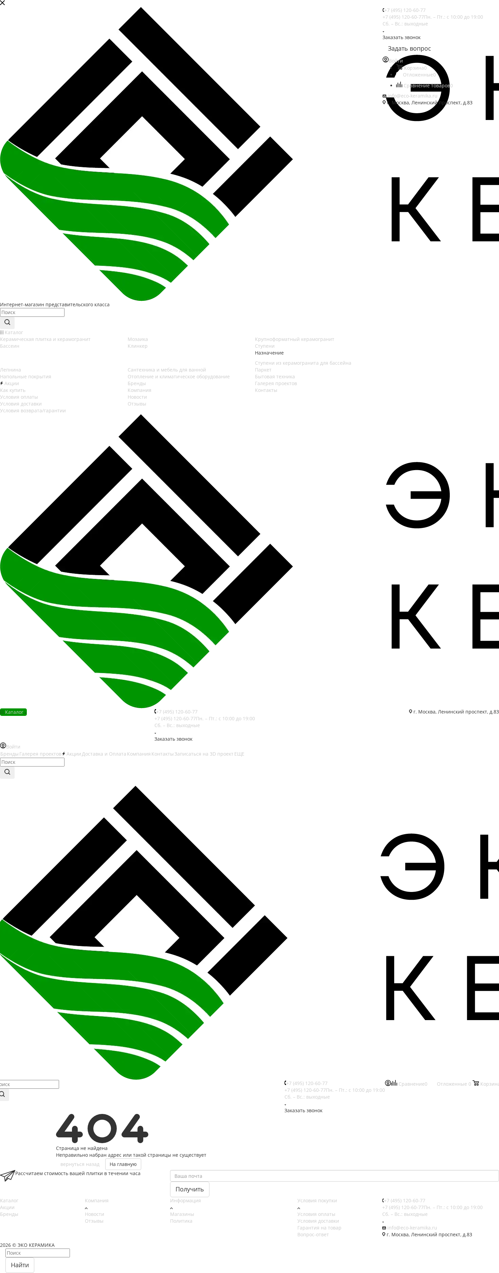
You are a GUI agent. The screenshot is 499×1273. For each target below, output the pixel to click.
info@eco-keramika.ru (413, 95)
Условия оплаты (316, 1214)
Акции (7, 1207)
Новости (94, 1214)
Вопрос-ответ (313, 1234)
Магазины (182, 1214)
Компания (97, 1200)
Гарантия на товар (319, 1227)
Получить (189, 1189)
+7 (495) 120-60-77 (405, 10)
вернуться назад (79, 1164)
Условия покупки (317, 1200)
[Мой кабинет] (388, 1084)
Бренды (9, 1214)
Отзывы (94, 1221)
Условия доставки (318, 1221)
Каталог (9, 1200)
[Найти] (7, 323)
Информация (185, 1200)
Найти (20, 1265)
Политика (181, 1221)
